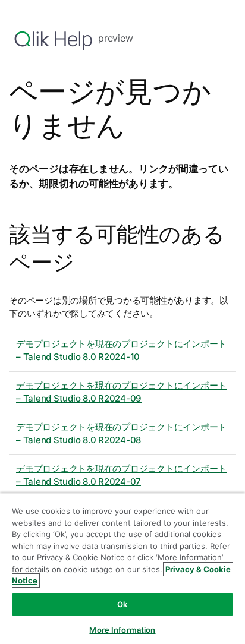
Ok (122, 604)
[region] (122, 568)
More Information (122, 629)
